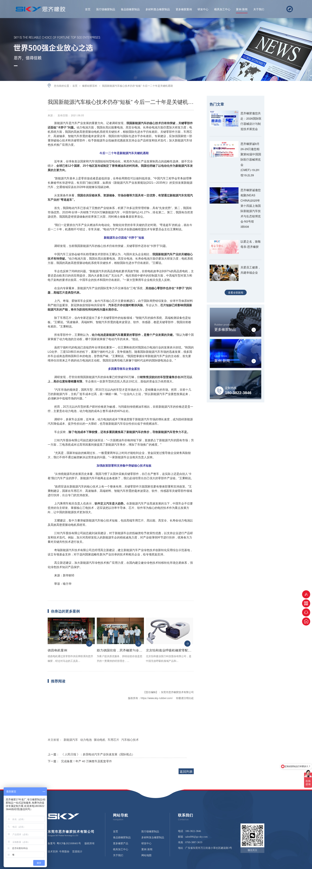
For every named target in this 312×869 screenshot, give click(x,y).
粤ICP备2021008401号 (69, 843)
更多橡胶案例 (184, 9)
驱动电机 (99, 740)
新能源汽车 (71, 740)
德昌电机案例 (57, 650)
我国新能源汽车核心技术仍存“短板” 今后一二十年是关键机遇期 (137, 85)
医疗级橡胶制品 (105, 9)
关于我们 (258, 9)
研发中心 (203, 9)
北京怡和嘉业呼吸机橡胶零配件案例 (169, 650)
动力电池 (86, 740)
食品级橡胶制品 (130, 9)
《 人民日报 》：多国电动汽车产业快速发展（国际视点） (98, 754)
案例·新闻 (242, 9)
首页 (87, 9)
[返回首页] (306, 621)
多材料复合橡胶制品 (158, 9)
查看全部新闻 (235, 292)
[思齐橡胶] (63, 818)
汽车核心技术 (130, 740)
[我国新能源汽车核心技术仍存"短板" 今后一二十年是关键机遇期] (40, 10)
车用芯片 (113, 740)
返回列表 (186, 771)
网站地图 (146, 855)
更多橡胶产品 (120, 843)
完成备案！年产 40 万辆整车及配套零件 (86, 761)
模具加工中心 (222, 9)
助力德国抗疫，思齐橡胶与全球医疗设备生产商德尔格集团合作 (120, 650)
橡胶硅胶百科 (90, 85)
